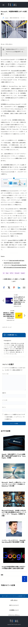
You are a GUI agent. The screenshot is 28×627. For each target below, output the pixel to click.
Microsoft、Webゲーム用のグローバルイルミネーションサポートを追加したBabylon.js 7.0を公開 (13, 484)
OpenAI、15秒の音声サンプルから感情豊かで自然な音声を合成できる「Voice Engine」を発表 (14, 456)
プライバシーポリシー (14, 615)
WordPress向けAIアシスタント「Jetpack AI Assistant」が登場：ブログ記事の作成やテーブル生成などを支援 (19, 300)
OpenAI (22, 273)
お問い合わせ (14, 600)
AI (3, 273)
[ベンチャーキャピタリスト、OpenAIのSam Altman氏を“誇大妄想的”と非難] (14, 522)
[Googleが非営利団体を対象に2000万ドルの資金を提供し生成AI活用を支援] (14, 549)
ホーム (2, 44)
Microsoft (17, 273)
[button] (4, 287)
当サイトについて (14, 605)
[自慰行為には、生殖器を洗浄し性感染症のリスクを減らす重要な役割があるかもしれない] (18, 314)
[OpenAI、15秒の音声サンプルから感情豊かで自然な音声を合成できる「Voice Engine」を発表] (14, 436)
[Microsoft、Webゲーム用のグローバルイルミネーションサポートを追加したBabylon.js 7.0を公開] (14, 464)
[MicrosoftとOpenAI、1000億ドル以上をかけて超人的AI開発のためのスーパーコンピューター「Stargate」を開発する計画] (14, 493)
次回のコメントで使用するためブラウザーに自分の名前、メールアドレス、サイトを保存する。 (14, 417)
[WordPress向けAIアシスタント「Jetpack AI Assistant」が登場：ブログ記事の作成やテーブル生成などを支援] (9, 299)
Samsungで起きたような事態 (15, 240)
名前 (4, 393)
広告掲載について (14, 610)
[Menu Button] (4, 5)
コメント (5, 374)
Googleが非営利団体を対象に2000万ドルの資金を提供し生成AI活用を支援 (13, 567)
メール (4, 400)
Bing (7, 273)
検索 (2, 575)
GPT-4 (7, 64)
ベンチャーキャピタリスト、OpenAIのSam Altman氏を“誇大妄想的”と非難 (13, 541)
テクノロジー (23, 17)
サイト (4, 407)
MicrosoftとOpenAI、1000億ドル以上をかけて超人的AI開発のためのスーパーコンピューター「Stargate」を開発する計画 (14, 513)
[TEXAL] (12, 4)
